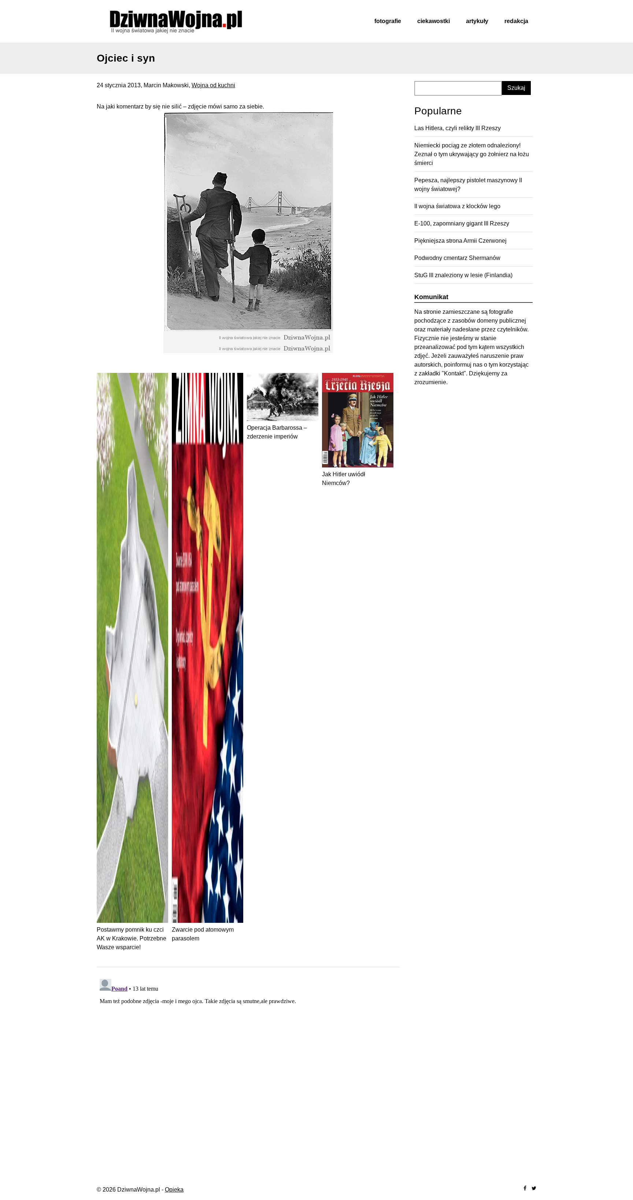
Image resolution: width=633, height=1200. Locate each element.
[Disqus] (248, 1067)
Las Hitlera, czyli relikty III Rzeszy (457, 128)
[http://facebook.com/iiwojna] (524, 1188)
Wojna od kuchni (213, 85)
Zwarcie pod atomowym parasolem (203, 934)
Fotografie (387, 21)
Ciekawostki (433, 21)
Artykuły (477, 21)
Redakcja (516, 21)
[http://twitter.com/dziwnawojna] (534, 1188)
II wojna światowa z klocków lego (457, 206)
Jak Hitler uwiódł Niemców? (343, 478)
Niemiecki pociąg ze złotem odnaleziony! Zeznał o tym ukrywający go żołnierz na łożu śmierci (471, 154)
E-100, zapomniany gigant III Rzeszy (461, 223)
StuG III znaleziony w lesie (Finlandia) (463, 275)
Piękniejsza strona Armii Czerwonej (460, 241)
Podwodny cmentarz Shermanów (457, 258)
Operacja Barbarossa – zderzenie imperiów (277, 432)
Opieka (174, 1189)
